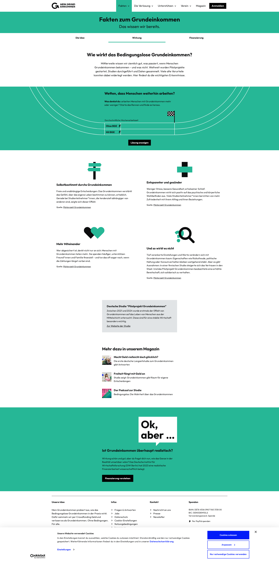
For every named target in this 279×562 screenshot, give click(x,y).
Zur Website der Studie (118, 325)
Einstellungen (64, 549)
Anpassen (227, 544)
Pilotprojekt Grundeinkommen (77, 207)
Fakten (122, 5)
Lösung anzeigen (140, 142)
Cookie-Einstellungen (126, 520)
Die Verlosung (142, 5)
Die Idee (80, 37)
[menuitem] (124, 6)
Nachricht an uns (162, 509)
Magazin (201, 5)
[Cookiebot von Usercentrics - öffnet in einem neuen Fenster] (38, 556)
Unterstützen (165, 5)
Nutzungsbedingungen (126, 524)
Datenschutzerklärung (162, 541)
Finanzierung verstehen (117, 478)
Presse (156, 513)
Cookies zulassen (228, 535)
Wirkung (136, 37)
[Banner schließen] (256, 532)
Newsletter (159, 516)
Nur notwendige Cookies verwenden (228, 554)
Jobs (117, 513)
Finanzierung (196, 37)
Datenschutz (121, 516)
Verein (184, 5)
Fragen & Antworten (125, 509)
